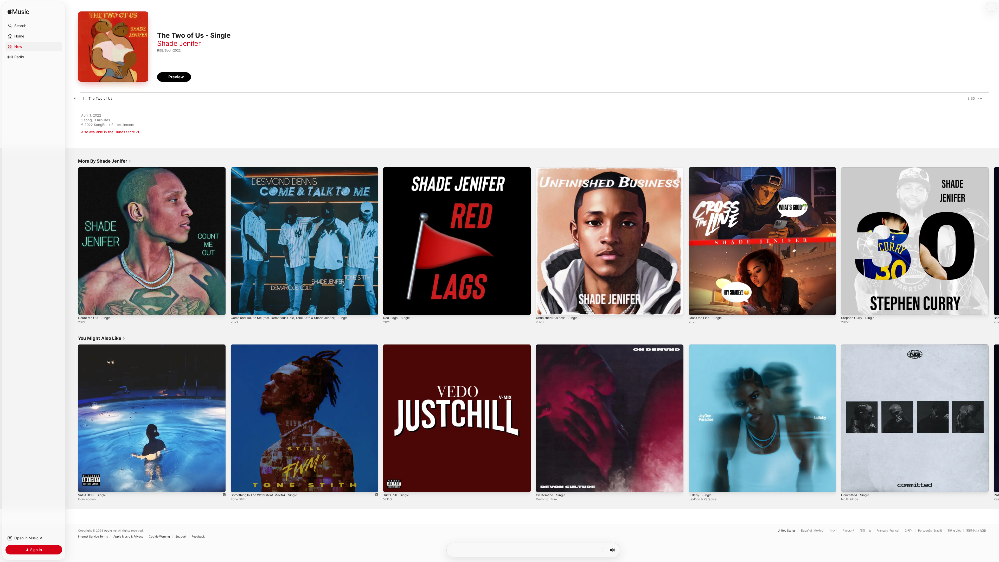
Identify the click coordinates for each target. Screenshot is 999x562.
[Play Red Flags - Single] (390, 308)
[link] (104, 161)
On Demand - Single (552, 346)
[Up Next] (604, 550)
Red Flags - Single (398, 169)
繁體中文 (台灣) (976, 530)
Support (180, 536)
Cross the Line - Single (707, 169)
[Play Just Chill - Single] (390, 485)
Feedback (198, 536)
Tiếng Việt (954, 530)
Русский (848, 530)
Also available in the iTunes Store (108, 132)
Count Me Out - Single (96, 169)
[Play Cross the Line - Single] (695, 308)
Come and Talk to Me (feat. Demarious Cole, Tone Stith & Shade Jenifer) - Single (296, 169)
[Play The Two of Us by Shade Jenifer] (83, 98)
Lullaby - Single (701, 346)
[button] (34, 25)
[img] (18, 12)
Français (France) (888, 530)
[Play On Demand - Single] (542, 485)
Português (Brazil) (930, 530)
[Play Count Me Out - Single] (84, 308)
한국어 (909, 530)
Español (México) (812, 530)
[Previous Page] (72, 241)
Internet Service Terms (93, 536)
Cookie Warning (159, 536)
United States (787, 530)
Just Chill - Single (397, 346)
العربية (833, 530)
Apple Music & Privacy (128, 536)
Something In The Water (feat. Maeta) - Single (268, 346)
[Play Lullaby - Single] (695, 485)
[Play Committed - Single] (847, 485)
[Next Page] (993, 241)
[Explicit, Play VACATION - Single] (84, 485)
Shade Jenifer (179, 43)
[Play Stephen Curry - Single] (847, 308)
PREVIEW (969, 98)
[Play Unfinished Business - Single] (542, 308)
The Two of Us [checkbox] (100, 98)
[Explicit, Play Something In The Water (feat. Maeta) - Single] (237, 485)
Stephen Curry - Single (859, 169)
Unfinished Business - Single (559, 169)
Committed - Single (856, 346)
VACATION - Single (93, 346)
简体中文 (865, 530)
